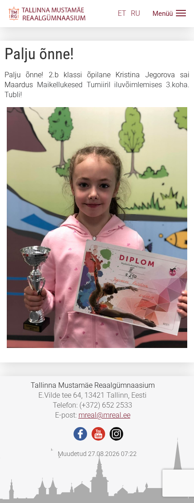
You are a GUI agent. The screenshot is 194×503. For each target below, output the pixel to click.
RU (135, 13)
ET (122, 13)
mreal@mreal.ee (104, 415)
